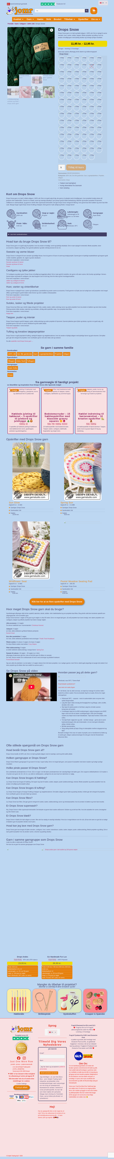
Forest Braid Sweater (13, 659)
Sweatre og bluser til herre (14, 264)
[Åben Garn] (33, 19)
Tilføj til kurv (76, 167)
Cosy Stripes (32, 644)
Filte (53, 424)
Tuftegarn (31, 361)
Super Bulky (12, 368)
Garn (17, 24)
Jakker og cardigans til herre (15, 283)
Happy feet (9, 313)
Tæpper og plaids (11, 328)
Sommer (64, 424)
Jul (27, 424)
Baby (49, 424)
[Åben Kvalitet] (23, 19)
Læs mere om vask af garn (66, 687)
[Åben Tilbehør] (74, 19)
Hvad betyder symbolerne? (66, 684)
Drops (68, 180)
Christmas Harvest (37, 625)
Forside (10, 24)
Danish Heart (10, 633)
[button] (51, 30)
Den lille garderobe (77, 175)
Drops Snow (63, 54)
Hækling (22, 424)
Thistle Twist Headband (46, 638)
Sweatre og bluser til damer (15, 262)
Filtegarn (11, 361)
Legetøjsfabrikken (93, 175)
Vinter (8, 266)
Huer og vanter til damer (13, 297)
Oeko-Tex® (20, 361)
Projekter (101, 175)
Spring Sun (40, 650)
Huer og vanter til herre (13, 299)
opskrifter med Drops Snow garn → (22, 341)
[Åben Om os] (99, 19)
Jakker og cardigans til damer (15, 280)
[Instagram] (24, 1058)
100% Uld (30, 24)
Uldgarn (23, 24)
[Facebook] (18, 1058)
